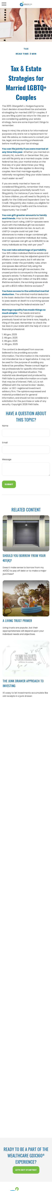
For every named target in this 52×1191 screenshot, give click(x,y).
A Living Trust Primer (17, 620)
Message (6, 459)
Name (5, 425)
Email (5, 442)
